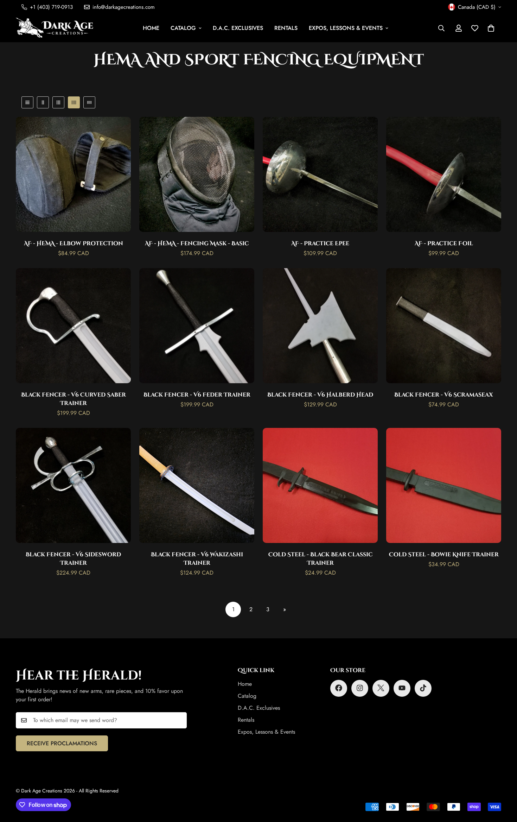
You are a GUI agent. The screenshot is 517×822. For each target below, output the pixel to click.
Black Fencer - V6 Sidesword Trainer (73, 558)
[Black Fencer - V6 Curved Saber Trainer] (73, 325)
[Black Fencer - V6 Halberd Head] (320, 325)
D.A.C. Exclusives (238, 28)
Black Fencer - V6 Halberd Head (320, 394)
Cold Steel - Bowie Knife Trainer (444, 554)
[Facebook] (338, 687)
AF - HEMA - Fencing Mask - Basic (197, 243)
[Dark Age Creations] (54, 28)
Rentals (286, 28)
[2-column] (43, 102)
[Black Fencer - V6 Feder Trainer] (196, 325)
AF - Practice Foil (444, 243)
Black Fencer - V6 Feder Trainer (196, 394)
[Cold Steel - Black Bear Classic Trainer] (320, 485)
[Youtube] (402, 687)
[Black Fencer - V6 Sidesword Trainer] (73, 485)
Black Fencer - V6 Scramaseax (443, 394)
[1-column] (27, 102)
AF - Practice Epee (320, 243)
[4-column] (74, 102)
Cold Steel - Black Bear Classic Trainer (320, 558)
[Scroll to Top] (503, 784)
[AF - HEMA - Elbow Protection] (73, 174)
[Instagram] (359, 687)
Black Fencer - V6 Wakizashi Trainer (197, 558)
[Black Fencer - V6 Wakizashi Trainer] (196, 485)
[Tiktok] (423, 687)
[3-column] (58, 102)
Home (151, 28)
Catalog (183, 28)
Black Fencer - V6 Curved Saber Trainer (73, 398)
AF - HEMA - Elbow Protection (73, 243)
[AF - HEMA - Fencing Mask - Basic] (196, 174)
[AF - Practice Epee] (320, 174)
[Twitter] (380, 687)
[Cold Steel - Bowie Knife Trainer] (443, 485)
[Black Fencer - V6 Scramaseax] (443, 325)
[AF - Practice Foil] (443, 174)
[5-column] (89, 102)
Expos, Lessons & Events (346, 28)
